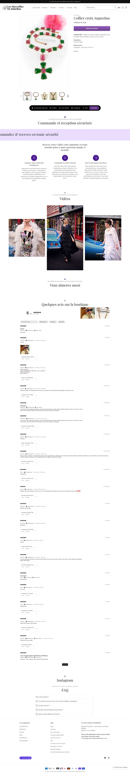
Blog (51, 726)
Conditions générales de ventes (59, 752)
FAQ (86, 108)
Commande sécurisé (40, 108)
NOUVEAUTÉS (23, 726)
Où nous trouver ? (55, 738)
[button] (45, 7)
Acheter (94, 108)
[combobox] (101, 8)
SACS (21, 735)
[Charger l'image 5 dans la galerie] (62, 96)
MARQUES (22, 729)
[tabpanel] (65, 493)
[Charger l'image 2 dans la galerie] (36, 96)
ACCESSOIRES (23, 740)
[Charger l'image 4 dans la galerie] (53, 96)
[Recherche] (115, 7)
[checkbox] (61, 322)
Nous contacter (55, 732)
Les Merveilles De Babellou (56, 771)
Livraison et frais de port (57, 743)
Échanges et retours (56, 746)
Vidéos (54, 108)
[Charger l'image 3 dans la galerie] (45, 96)
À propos (53, 729)
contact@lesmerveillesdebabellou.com (94, 738)
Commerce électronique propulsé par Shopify (74, 771)
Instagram (77, 108)
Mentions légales (55, 749)
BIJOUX (21, 732)
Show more (65, 664)
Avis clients (65, 108)
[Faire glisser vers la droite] (68, 96)
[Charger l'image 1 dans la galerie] (27, 96)
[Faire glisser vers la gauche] (21, 96)
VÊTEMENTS (23, 738)
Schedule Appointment (57, 735)
